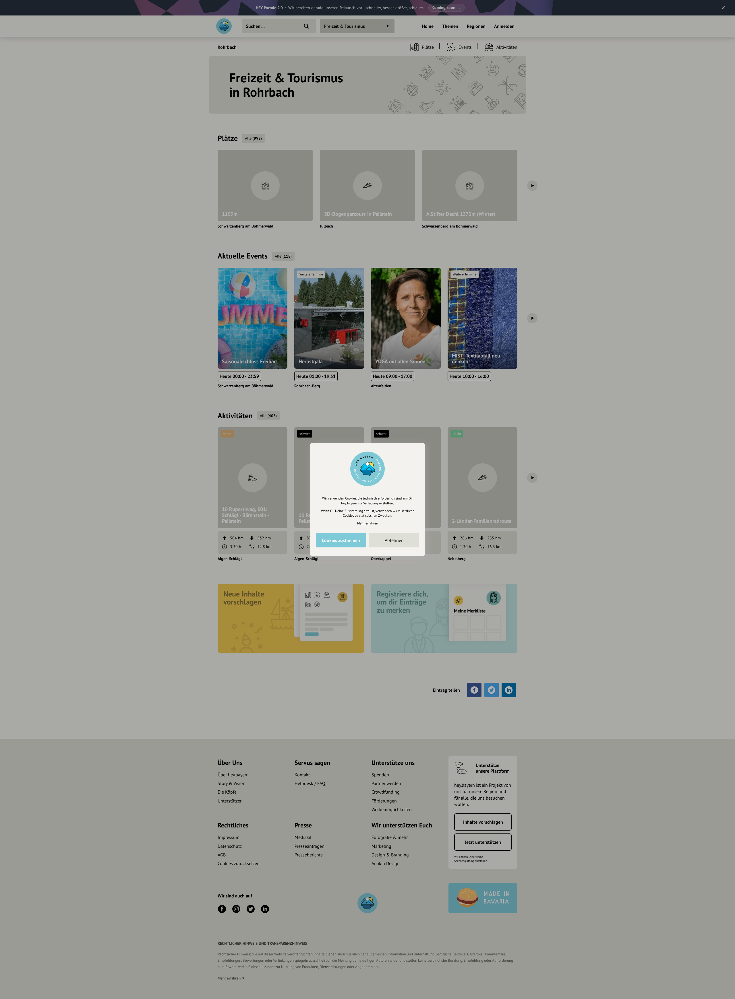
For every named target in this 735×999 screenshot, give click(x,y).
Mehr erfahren (367, 523)
